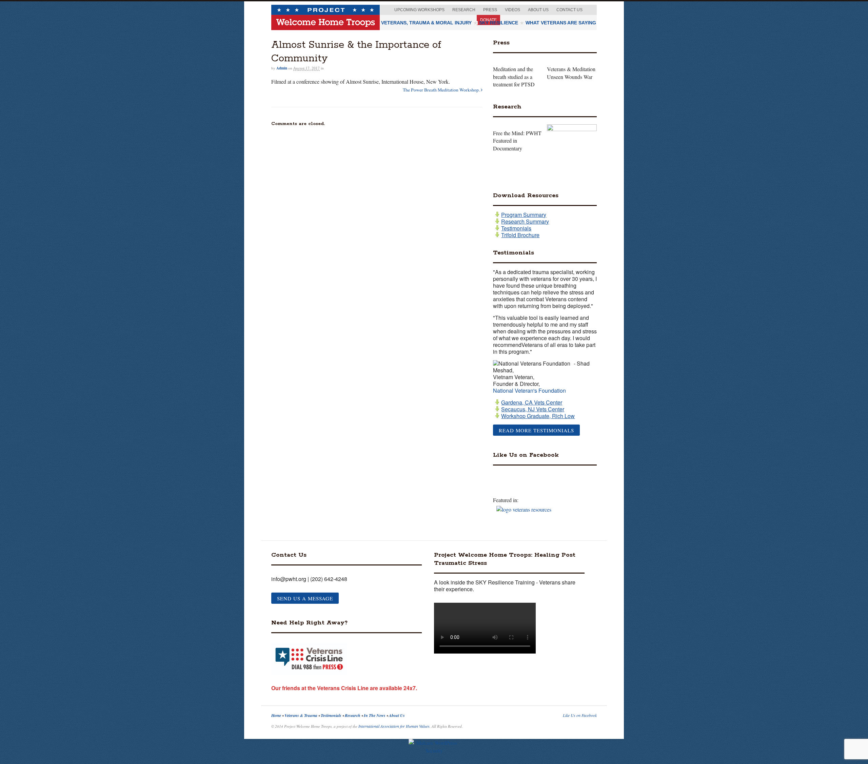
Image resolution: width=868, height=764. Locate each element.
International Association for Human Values (394, 726)
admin (281, 68)
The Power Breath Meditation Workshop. (442, 90)
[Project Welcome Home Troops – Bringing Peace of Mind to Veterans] (325, 27)
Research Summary (525, 221)
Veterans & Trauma (301, 715)
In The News (375, 715)
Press (490, 9)
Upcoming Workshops (419, 9)
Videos (512, 9)
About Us (538, 9)
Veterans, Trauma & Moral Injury (426, 22)
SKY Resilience (498, 22)
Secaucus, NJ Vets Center (532, 409)
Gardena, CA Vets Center (531, 402)
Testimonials (516, 228)
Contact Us (569, 9)
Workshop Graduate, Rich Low (538, 416)
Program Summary (523, 214)
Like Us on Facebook (580, 715)
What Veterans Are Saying (561, 22)
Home (276, 715)
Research (463, 9)
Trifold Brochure (520, 235)
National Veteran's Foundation (529, 390)
